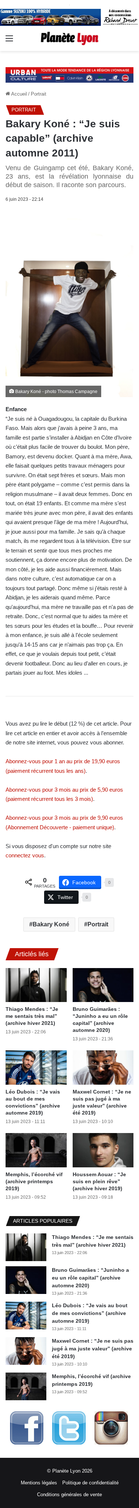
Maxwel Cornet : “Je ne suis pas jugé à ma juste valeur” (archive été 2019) (92, 1348)
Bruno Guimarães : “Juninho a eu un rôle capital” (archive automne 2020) (90, 1277)
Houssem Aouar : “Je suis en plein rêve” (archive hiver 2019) (99, 1181)
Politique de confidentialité (90, 1482)
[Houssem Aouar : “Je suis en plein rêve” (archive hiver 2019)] (103, 1150)
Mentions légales (39, 1482)
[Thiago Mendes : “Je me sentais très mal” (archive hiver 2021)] (36, 985)
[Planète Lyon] (69, 38)
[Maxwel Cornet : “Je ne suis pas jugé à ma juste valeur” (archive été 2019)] (103, 1067)
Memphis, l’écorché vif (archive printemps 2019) (34, 1181)
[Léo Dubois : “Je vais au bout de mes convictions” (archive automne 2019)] (36, 1067)
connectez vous (25, 855)
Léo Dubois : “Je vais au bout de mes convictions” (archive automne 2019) (90, 1313)
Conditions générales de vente (69, 1494)
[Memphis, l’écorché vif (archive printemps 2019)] (36, 1150)
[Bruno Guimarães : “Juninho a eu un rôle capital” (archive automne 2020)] (103, 985)
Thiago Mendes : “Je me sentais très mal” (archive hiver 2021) (32, 1016)
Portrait (38, 94)
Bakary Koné (51, 924)
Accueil (18, 94)
